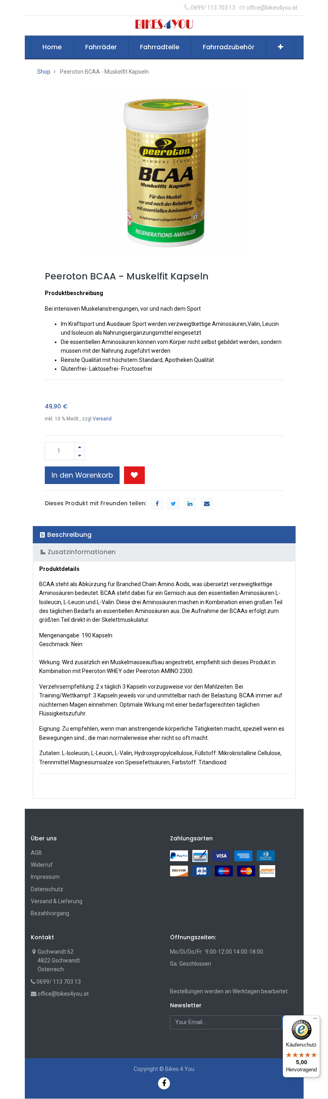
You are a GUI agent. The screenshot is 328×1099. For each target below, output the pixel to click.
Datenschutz (47, 889)
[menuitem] (52, 47)
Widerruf (42, 865)
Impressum (45, 877)
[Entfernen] (79, 455)
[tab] (164, 534)
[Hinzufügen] (79, 446)
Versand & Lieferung (56, 901)
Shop (43, 71)
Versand (102, 419)
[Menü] (315, 1020)
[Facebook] (164, 1083)
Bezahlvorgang (50, 913)
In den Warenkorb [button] (82, 475)
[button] (280, 47)
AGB (36, 853)
